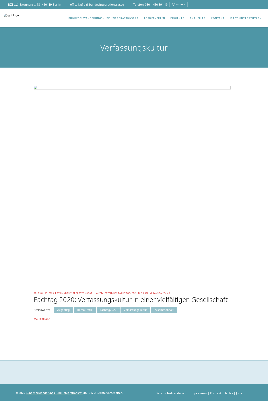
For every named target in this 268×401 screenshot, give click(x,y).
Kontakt (215, 393)
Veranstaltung (160, 293)
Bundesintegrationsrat (76, 293)
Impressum (199, 393)
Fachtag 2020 (140, 293)
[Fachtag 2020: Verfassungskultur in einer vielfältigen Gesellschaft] (132, 184)
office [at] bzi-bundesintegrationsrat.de (97, 5)
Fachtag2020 (108, 310)
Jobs (239, 393)
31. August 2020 (44, 293)
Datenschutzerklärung (171, 393)
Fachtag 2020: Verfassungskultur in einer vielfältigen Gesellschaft (131, 299)
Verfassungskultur (135, 310)
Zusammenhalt (164, 310)
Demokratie (85, 310)
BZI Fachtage (121, 293)
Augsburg (63, 310)
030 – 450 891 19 (156, 5)
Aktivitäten (104, 293)
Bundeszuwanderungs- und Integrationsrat (54, 393)
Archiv (228, 393)
